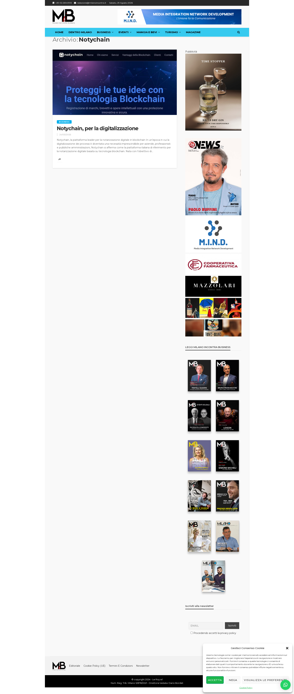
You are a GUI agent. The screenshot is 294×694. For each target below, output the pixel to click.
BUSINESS (104, 32)
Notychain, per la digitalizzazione (97, 128)
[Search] (238, 32)
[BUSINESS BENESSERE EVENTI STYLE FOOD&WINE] (64, 16)
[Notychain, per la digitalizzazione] (115, 82)
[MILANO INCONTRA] (59, 665)
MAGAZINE (193, 32)
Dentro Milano (80, 32)
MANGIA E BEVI (147, 32)
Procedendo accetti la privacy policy (214, 633)
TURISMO (171, 32)
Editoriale (74, 665)
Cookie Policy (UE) (94, 665)
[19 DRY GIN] (213, 91)
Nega (233, 680)
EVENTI (124, 32)
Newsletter (142, 665)
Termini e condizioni (121, 665)
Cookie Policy (245, 687)
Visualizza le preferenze (265, 680)
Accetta (215, 680)
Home (59, 32)
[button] (287, 648)
